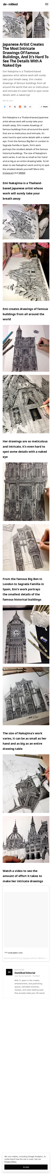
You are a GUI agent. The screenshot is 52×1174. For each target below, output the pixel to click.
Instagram (8, 172)
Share (45, 107)
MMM (22, 172)
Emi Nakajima (24, 958)
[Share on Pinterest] (10, 107)
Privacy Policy (10, 1161)
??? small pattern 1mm (13, 953)
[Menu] (47, 4)
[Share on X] (15, 107)
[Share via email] (25, 107)
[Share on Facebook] (5, 107)
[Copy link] (30, 107)
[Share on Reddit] (20, 107)
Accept (26, 1167)
